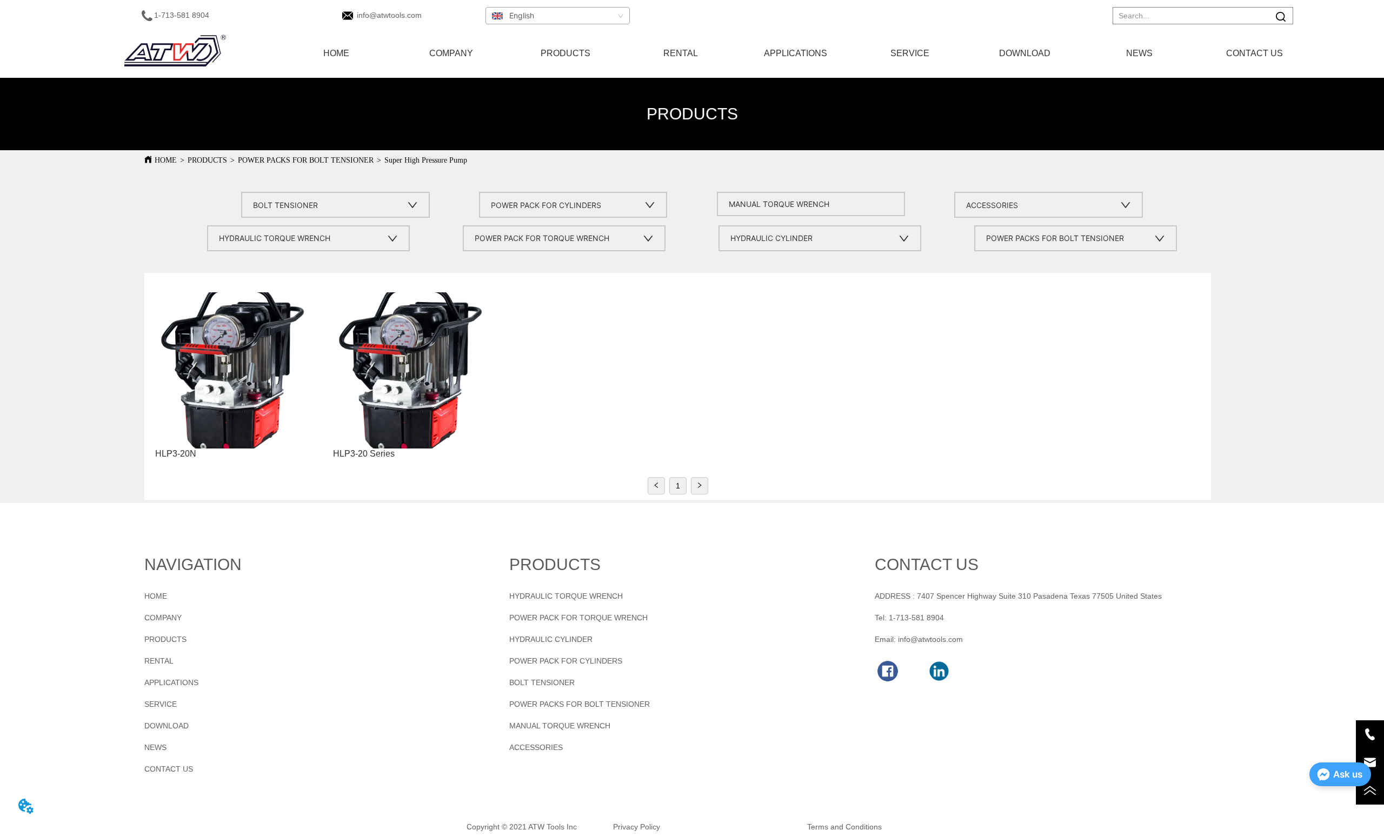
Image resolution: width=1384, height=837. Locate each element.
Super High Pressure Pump (425, 160)
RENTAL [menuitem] (680, 53)
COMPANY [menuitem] (451, 53)
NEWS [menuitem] (1139, 53)
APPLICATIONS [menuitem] (795, 53)
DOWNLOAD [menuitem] (1024, 53)
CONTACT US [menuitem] (1254, 53)
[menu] (795, 53)
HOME (166, 160)
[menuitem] (566, 53)
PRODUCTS (207, 160)
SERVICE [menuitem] (909, 53)
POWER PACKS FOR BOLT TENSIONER (306, 160)
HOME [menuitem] (336, 53)
